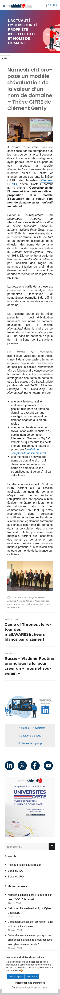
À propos (24, 728)
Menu (5, 58)
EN (55, 5)
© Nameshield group (30, 743)
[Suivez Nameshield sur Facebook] (36, 766)
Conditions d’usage (30, 735)
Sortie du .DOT (16, 870)
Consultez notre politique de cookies (30, 987)
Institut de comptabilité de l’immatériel (28, 451)
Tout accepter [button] (15, 976)
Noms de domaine (25, 600)
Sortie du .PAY (16, 876)
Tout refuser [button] (31, 976)
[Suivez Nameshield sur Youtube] (49, 766)
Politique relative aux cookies (24, 865)
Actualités (11, 600)
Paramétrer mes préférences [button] (30, 982)
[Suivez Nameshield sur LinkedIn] (11, 766)
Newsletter (39, 728)
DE (49, 5)
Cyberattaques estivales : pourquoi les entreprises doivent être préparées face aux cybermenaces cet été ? (30, 939)
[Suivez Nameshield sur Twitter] (23, 766)
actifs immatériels (37, 597)
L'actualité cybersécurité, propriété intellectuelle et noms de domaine (23, 32)
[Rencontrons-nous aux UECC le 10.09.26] (30, 807)
